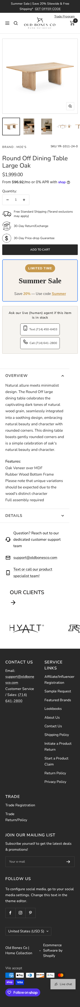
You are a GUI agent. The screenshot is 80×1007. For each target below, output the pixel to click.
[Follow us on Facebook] (10, 913)
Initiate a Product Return (58, 746)
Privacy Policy (55, 781)
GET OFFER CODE (48, 9)
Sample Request (57, 691)
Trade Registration (20, 805)
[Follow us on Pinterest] (30, 913)
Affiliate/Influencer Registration (59, 679)
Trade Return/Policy (16, 817)
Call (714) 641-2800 (43, 343)
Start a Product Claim (56, 761)
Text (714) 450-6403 (43, 329)
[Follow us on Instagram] (20, 913)
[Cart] (72, 23)
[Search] (16, 23)
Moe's (21, 147)
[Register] (68, 861)
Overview (16, 375)
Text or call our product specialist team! (32, 572)
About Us (52, 717)
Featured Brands (57, 700)
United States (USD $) (26, 931)
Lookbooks (53, 708)
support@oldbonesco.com (35, 557)
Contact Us (53, 726)
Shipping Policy (56, 734)
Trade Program (64, 16)
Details (13, 515)
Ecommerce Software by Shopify (52, 950)
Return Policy (55, 773)
